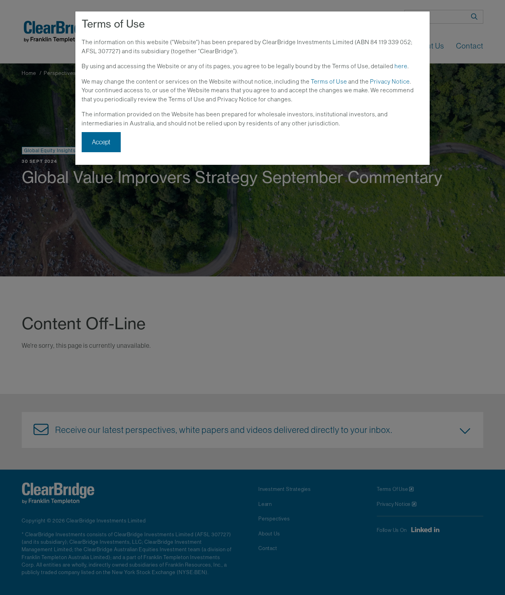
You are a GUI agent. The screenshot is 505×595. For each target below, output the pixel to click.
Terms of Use (329, 81)
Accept (101, 142)
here (401, 66)
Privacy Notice (390, 81)
